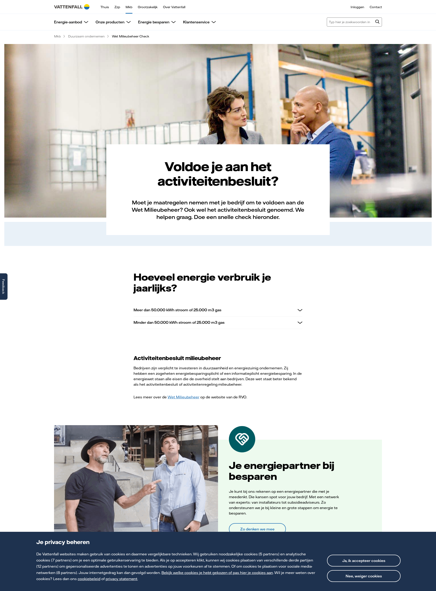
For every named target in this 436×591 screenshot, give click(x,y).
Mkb (129, 7)
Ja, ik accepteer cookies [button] (363, 560)
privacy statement (122, 578)
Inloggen (357, 7)
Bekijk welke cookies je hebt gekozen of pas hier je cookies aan (217, 572)
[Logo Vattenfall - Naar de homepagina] (71, 7)
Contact (376, 7)
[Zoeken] (377, 22)
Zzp (117, 7)
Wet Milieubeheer (183, 397)
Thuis (104, 7)
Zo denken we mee (257, 529)
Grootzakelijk (148, 7)
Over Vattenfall (174, 7)
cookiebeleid (89, 578)
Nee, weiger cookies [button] (364, 576)
